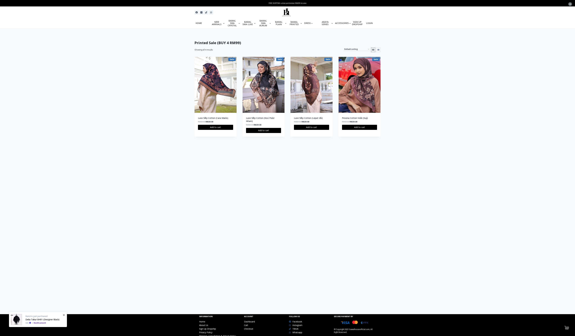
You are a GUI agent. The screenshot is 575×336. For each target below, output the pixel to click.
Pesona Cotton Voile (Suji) (355, 118)
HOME (199, 23)
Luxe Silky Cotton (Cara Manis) (213, 118)
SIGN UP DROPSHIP (357, 23)
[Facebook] (197, 12)
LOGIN (369, 23)
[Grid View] (373, 50)
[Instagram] (201, 12)
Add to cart (215, 127)
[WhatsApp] (211, 12)
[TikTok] (206, 12)
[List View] (378, 50)
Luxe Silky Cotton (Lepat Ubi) (308, 118)
